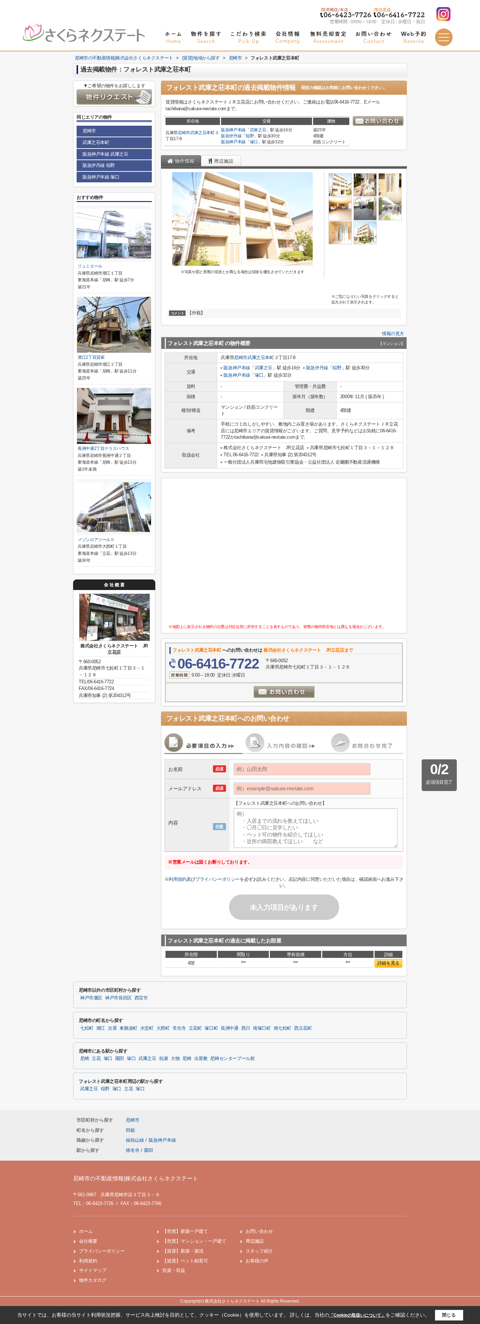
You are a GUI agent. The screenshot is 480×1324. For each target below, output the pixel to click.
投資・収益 (173, 1270)
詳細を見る (388, 963)
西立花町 (303, 1028)
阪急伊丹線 (231, 135)
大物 (175, 1058)
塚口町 (211, 1028)
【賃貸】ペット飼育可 (185, 1260)
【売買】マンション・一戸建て (194, 1241)
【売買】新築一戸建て (185, 1231)
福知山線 (135, 1140)
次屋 (112, 1028)
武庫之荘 (258, 129)
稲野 (250, 135)
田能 (130, 1130)
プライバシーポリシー (217, 879)
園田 (119, 1058)
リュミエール (90, 266)
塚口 (254, 141)
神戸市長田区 (118, 998)
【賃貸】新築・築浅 (182, 1251)
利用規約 (177, 879)
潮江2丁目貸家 (91, 357)
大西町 (163, 1028)
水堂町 (147, 1028)
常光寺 (179, 1028)
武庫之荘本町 (202, 132)
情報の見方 (393, 333)
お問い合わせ (259, 1231)
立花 (96, 1058)
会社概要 (88, 1241)
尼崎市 (184, 132)
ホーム (86, 1231)
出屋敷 (201, 1058)
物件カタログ (92, 1280)
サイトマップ (92, 1270)
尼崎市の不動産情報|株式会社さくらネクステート (135, 1178)
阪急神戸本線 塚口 (101, 177)
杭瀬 (163, 1058)
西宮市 (141, 998)
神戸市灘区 (91, 998)
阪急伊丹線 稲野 (99, 165)
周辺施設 (255, 1241)
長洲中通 (230, 1028)
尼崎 (84, 1058)
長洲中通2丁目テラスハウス (103, 448)
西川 (245, 1028)
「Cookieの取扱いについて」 (357, 1315)
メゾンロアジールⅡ (96, 539)
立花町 (195, 1028)
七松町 (86, 1028)
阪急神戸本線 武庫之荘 (105, 154)
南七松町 (283, 1028)
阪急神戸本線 (233, 129)
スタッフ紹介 (259, 1251)
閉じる (449, 1315)
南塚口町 (262, 1028)
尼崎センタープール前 (232, 1058)
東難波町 (128, 1028)
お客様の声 (257, 1260)
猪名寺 (133, 1150)
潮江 (100, 1028)
